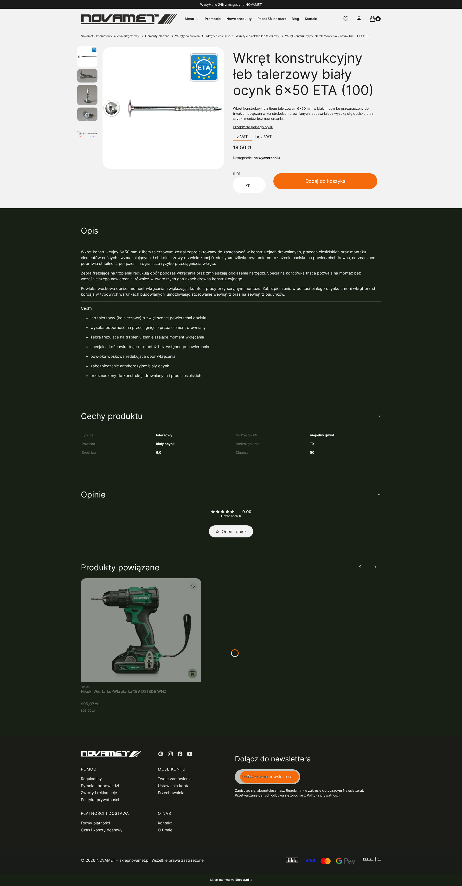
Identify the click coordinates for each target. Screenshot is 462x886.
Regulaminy (91, 778)
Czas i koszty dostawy (101, 830)
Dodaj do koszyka (325, 181)
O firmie (165, 830)
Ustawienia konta (173, 785)
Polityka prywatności (100, 799)
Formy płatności (95, 823)
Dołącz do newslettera (269, 776)
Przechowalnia (171, 792)
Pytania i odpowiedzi (100, 785)
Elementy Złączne (157, 36)
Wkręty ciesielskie (217, 36)
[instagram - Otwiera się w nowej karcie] (170, 754)
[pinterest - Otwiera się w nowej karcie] (161, 754)
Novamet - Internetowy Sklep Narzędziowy (110, 36)
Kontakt (165, 823)
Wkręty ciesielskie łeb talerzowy (257, 36)
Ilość (236, 174)
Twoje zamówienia (175, 778)
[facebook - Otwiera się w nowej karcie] (180, 754)
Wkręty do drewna (187, 36)
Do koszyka (192, 673)
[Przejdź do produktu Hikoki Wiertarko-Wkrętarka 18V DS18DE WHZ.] (141, 630)
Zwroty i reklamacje (99, 792)
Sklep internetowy (229, 879)
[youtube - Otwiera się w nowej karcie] (189, 754)
